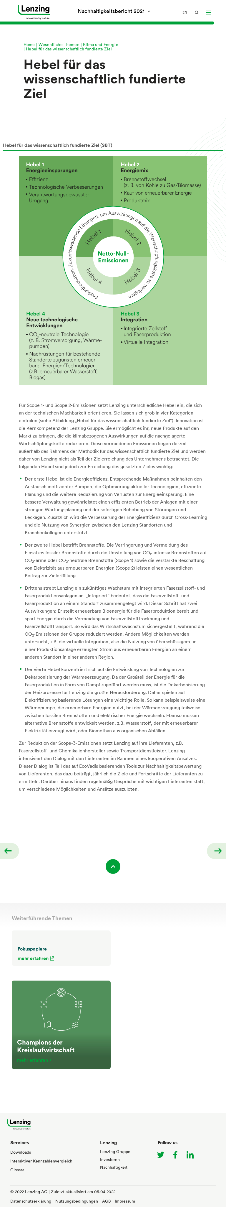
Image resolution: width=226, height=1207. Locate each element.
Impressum (125, 1201)
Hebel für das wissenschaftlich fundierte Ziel (69, 49)
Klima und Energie (100, 44)
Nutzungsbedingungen (76, 1201)
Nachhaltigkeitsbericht (111, 10)
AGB (106, 1201)
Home (29, 44)
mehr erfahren (33, 958)
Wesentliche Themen (59, 44)
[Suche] (196, 12)
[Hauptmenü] (208, 12)
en (184, 12)
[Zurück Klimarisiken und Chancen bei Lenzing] (9, 851)
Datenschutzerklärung (30, 1201)
